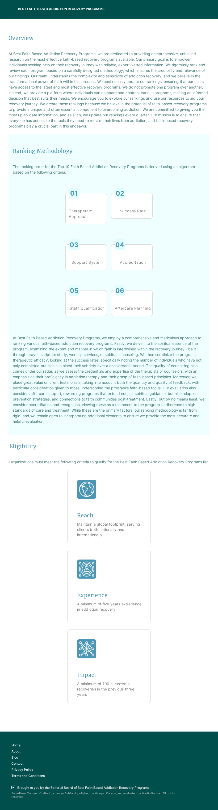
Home (15, 745)
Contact (17, 763)
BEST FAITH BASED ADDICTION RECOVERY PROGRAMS (61, 9)
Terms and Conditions (28, 776)
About (15, 751)
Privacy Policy (22, 770)
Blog (14, 757)
